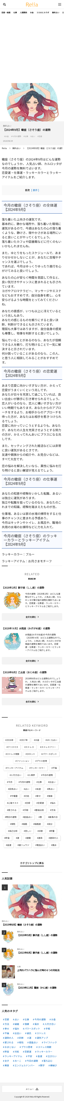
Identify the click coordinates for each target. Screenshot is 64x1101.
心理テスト (13, 802)
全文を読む (31, 616)
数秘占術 (40, 810)
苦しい (28, 830)
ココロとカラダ (43, 12)
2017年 (24, 739)
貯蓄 (52, 830)
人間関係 (23, 12)
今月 (10, 781)
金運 (9, 845)
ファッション (23, 760)
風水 (54, 845)
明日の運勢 (11, 816)
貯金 (8, 837)
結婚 (25, 823)
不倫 (55, 767)
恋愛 (28, 802)
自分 (50, 823)
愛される (12, 810)
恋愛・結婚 (5, 12)
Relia (32, 1096)
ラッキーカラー (38, 767)
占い (27, 788)
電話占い (41, 845)
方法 (53, 810)
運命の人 (54, 837)
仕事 (15, 12)
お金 (32, 12)
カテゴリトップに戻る (32, 863)
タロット (31, 753)
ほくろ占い (52, 739)
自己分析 (13, 830)
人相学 (32, 775)
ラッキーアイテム (15, 767)
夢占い (51, 788)
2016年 (10, 739)
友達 (39, 788)
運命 (40, 837)
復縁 (50, 795)
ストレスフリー (48, 746)
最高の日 (53, 816)
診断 (41, 830)
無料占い (55, 12)
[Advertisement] (32, 50)
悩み (53, 802)
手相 (26, 810)
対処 (27, 795)
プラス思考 (42, 760)
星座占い (28, 816)
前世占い (13, 788)
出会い (52, 781)
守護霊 (14, 795)
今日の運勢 (47, 775)
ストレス (30, 746)
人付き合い (16, 775)
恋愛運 (41, 802)
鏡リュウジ (24, 845)
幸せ (39, 795)
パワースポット (50, 753)
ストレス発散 (13, 753)
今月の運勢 (25, 781)
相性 (13, 823)
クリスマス (13, 746)
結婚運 (38, 823)
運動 (29, 837)
